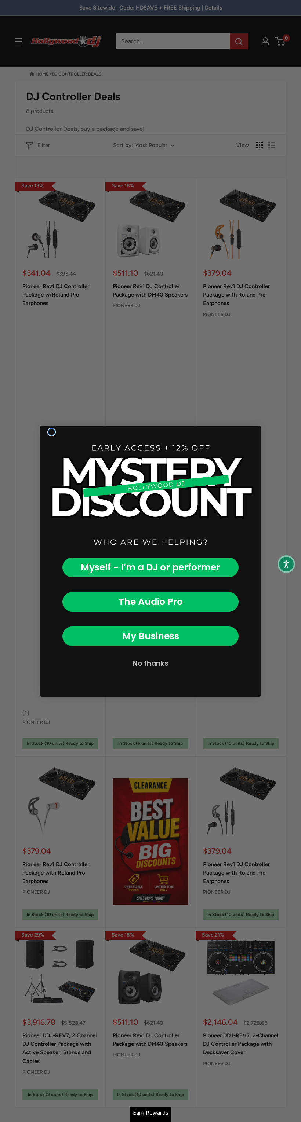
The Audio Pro (151, 601)
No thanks (150, 663)
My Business (150, 636)
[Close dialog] (51, 431)
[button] (286, 564)
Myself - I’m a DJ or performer (150, 567)
